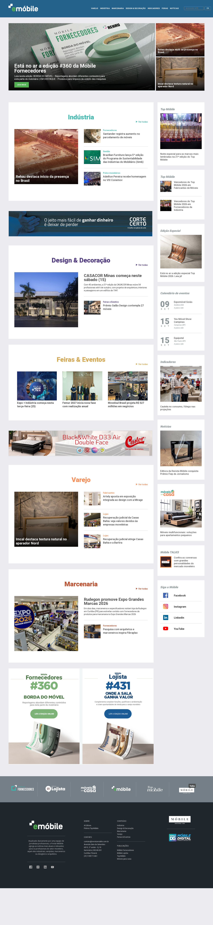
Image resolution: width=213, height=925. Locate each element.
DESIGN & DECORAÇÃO (136, 8)
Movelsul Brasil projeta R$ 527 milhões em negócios (126, 404)
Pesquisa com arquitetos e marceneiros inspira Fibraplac (120, 631)
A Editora (87, 825)
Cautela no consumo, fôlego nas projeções (177, 408)
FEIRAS (165, 8)
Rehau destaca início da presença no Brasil (42, 179)
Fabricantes (108, 493)
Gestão (106, 151)
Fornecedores (110, 130)
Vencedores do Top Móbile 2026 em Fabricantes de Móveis (186, 185)
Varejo (81, 479)
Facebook (180, 595)
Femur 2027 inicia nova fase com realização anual (79, 404)
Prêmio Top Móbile (91, 828)
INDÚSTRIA (105, 8)
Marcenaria (81, 584)
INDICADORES (154, 8)
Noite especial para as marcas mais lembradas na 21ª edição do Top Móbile (179, 157)
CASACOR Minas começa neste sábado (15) (113, 278)
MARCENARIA (118, 8)
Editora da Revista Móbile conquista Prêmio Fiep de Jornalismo (179, 472)
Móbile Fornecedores (125, 850)
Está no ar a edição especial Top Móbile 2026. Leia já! (177, 275)
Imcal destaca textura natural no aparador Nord (41, 541)
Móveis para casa (124, 859)
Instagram (180, 606)
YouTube (179, 628)
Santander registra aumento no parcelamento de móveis (121, 135)
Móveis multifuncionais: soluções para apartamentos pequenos (178, 534)
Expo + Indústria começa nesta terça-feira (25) (35, 404)
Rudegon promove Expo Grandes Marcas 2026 (114, 601)
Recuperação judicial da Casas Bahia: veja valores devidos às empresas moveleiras (121, 521)
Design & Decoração (81, 260)
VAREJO (94, 8)
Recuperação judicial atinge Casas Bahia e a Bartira (123, 541)
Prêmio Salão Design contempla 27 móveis (123, 307)
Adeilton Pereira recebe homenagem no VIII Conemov (124, 178)
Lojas (105, 514)
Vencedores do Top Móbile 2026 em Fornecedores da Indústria (184, 205)
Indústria (81, 117)
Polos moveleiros (111, 173)
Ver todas (143, 122)
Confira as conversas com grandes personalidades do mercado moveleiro (185, 562)
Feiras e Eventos (111, 302)
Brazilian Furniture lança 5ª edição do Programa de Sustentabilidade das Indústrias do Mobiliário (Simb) (123, 158)
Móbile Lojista (122, 853)
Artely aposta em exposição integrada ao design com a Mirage (123, 498)
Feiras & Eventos (81, 359)
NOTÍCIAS (174, 8)
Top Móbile (121, 856)
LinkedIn (179, 617)
